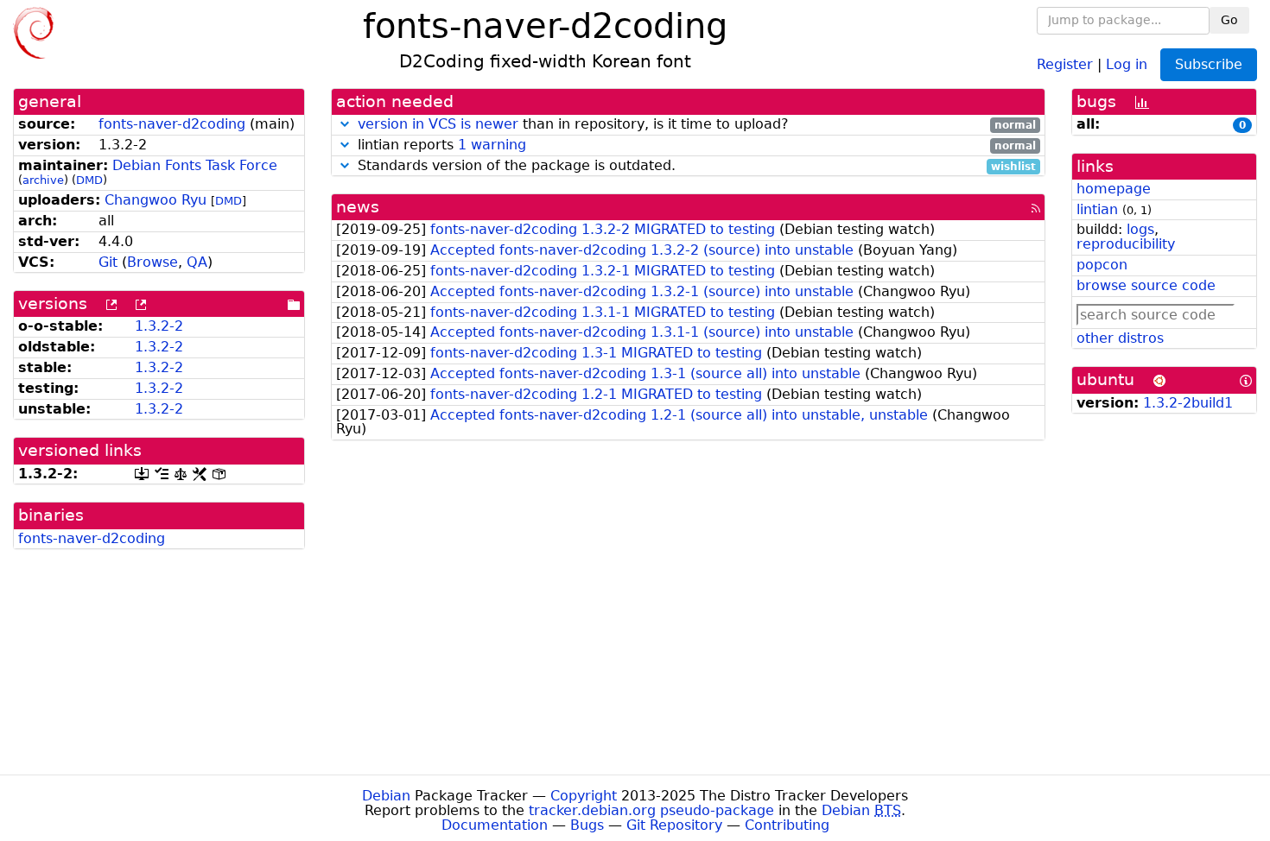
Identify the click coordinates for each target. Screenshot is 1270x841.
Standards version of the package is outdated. (695, 166)
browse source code (1146, 285)
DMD (89, 180)
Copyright (583, 795)
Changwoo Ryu (155, 200)
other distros (1120, 338)
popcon (1101, 264)
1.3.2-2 (159, 326)
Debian (386, 795)
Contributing (787, 825)
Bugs (587, 825)
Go (1229, 20)
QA (197, 262)
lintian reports (695, 145)
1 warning (492, 144)
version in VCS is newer (438, 124)
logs (1140, 229)
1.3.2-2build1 (1188, 403)
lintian (1097, 209)
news (357, 207)
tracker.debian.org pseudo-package (651, 810)
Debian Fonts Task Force (194, 165)
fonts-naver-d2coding (171, 124)
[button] (344, 124)
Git (107, 262)
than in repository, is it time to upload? (697, 124)
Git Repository (674, 825)
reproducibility (1125, 244)
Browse (152, 262)
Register (1065, 63)
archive (43, 180)
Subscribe (1208, 64)
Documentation (494, 825)
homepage (1113, 188)
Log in (1126, 63)
